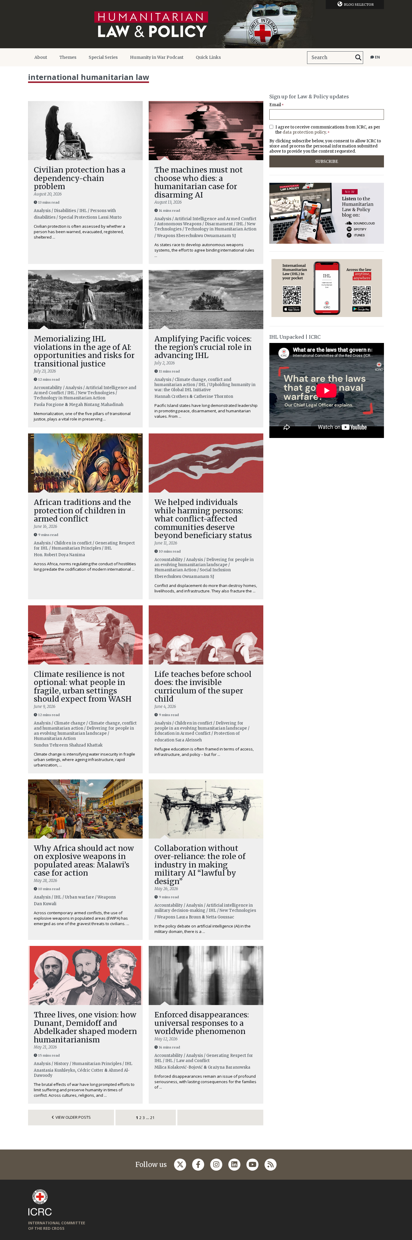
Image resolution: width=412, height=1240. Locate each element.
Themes (67, 57)
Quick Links (208, 57)
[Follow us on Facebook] (198, 1165)
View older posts (73, 1117)
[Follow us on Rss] (271, 1165)
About (40, 57)
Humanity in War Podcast (156, 57)
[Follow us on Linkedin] (234, 1165)
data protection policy (304, 132)
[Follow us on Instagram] (216, 1165)
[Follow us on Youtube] (252, 1165)
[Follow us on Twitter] (180, 1165)
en (377, 57)
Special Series (103, 57)
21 (152, 1117)
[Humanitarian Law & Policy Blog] (206, 24)
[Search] (358, 58)
